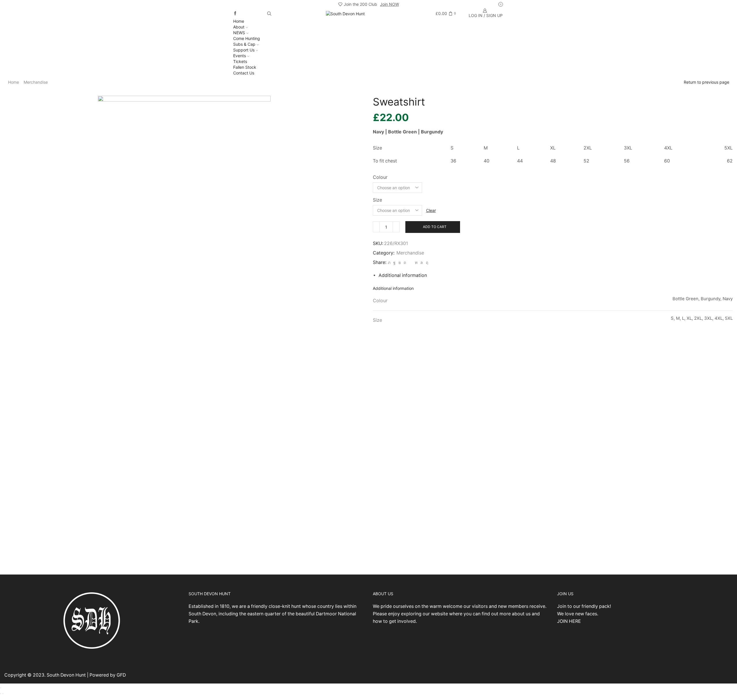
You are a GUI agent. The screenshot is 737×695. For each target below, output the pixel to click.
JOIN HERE (569, 621)
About (238, 26)
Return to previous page (706, 82)
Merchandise (36, 82)
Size (377, 200)
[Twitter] (389, 262)
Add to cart (435, 227)
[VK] (399, 262)
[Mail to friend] (410, 262)
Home (238, 21)
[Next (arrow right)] (2, 693)
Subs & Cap (244, 44)
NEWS (239, 32)
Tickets (240, 61)
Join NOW (389, 4)
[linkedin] (416, 262)
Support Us (243, 49)
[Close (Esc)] (0, 687)
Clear (431, 210)
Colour (380, 177)
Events (239, 55)
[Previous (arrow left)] (0, 693)
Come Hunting (246, 38)
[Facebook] (235, 13)
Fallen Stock (244, 67)
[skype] (426, 262)
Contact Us (243, 72)
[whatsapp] (421, 262)
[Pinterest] (404, 262)
